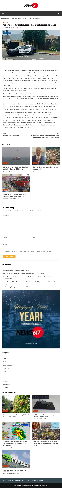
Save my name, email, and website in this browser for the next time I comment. (28, 251)
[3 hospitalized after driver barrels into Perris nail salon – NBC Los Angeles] (16, 183)
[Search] (58, 13)
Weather (5, 387)
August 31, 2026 (13, 416)
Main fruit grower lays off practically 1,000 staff (17, 270)
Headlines (6, 368)
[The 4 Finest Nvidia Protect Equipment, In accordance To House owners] (46, 404)
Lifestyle (5, 371)
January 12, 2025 (14, 27)
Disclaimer (18, 480)
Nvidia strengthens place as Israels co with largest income (19, 287)
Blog (4, 358)
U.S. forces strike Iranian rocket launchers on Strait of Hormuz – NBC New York (15, 168)
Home (3, 480)
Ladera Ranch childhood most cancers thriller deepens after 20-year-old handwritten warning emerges (29, 282)
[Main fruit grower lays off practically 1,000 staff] (16, 404)
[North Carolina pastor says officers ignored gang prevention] (46, 156)
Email (34, 237)
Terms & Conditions (37, 480)
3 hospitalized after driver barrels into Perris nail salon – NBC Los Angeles (14, 195)
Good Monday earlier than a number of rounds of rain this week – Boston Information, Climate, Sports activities (29, 277)
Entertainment (7, 365)
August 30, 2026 (13, 171)
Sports (5, 381)
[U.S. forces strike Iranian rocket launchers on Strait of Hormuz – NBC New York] (16, 156)
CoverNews (36, 485)
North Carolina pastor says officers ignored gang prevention (45, 168)
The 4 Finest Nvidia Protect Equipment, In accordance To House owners (23, 273)
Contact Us (10, 480)
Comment (6, 215)
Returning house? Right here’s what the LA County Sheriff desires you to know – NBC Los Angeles (45, 136)
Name (5, 237)
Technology (6, 384)
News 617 (7, 27)
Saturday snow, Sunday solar (11, 135)
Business (5, 362)
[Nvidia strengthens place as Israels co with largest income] (16, 459)
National (5, 22)
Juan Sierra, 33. (32, 120)
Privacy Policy (26, 480)
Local (4, 374)
